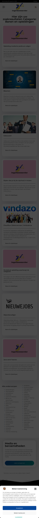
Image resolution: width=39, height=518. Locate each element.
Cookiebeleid (18, 517)
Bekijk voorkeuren (19, 513)
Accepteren (19, 508)
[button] (35, 489)
